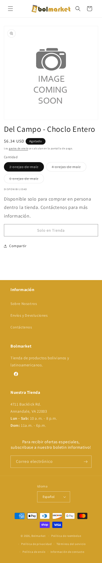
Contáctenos (21, 327)
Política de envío (34, 552)
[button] (10, 8)
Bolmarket (38, 536)
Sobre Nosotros (23, 303)
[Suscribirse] (85, 462)
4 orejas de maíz (69, 168)
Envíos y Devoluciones (29, 315)
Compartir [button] (17, 245)
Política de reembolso (66, 536)
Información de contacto (67, 552)
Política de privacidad (36, 544)
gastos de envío (18, 148)
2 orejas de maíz (26, 168)
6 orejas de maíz (26, 179)
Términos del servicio (71, 544)
